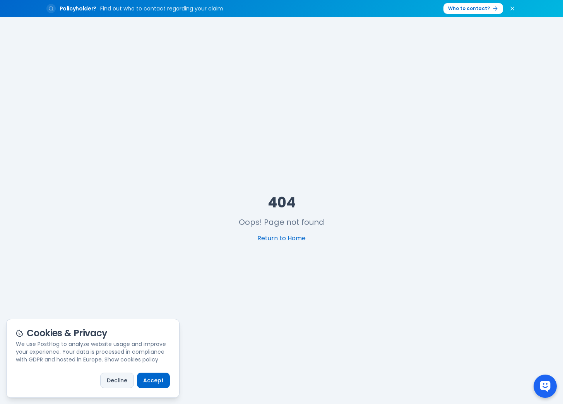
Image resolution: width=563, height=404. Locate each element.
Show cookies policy (131, 359)
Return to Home (281, 238)
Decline (117, 380)
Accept (153, 380)
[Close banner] (512, 8)
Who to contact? (469, 8)
